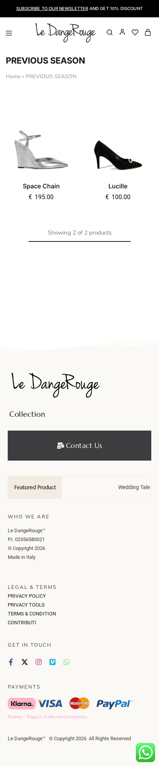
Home (13, 76)
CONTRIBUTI (22, 622)
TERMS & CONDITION (32, 614)
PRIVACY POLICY (27, 596)
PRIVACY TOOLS (26, 605)
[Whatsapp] (66, 662)
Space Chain (41, 186)
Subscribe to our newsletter (52, 8)
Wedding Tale (131, 487)
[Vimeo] (52, 662)
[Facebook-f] (11, 662)
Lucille (117, 186)
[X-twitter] (25, 662)
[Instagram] (39, 662)
